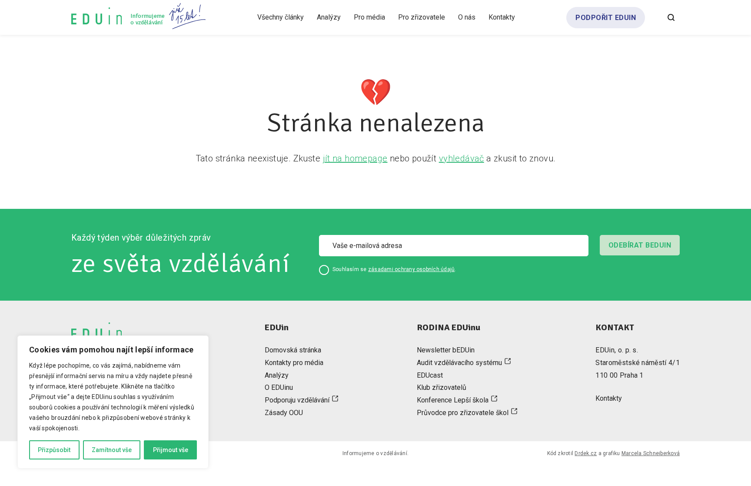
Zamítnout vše (112, 449)
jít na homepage (355, 158)
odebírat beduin (639, 245)
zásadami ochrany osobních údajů (411, 269)
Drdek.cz (586, 453)
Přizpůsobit (54, 449)
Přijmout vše (170, 449)
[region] (113, 402)
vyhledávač (461, 158)
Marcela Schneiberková (650, 453)
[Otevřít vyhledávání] (671, 17)
